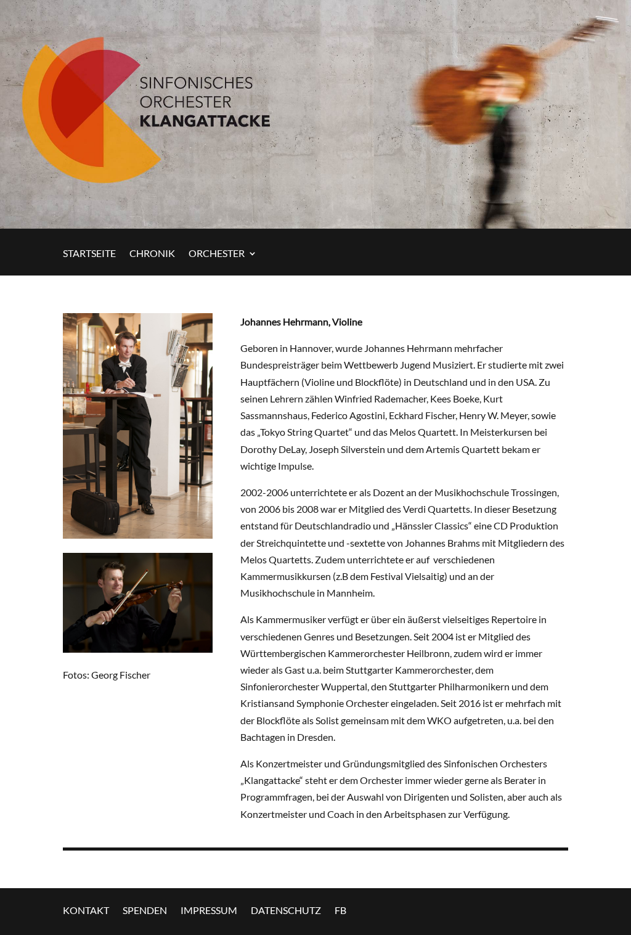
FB (340, 909)
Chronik (152, 254)
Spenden (145, 909)
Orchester (217, 254)
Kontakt (86, 909)
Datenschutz (286, 909)
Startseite (89, 254)
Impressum (209, 909)
